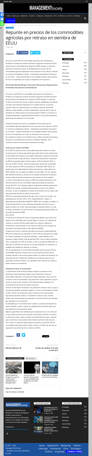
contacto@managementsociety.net (16, 429)
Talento (32, 16)
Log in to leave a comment (15, 392)
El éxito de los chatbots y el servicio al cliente (50, 376)
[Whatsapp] (2, 23)
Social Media (66, 80)
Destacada (65, 73)
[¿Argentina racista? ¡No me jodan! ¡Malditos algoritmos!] (38, 430)
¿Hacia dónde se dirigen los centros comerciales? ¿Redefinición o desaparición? (12, 379)
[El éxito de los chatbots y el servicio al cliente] (50, 367)
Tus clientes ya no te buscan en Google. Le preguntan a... (51, 409)
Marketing (24, 16)
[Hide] (1, 28)
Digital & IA (15, 16)
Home (8, 16)
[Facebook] (86, 1)
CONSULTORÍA (11, 21)
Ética (55, 16)
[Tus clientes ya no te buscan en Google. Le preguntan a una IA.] (38, 410)
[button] (85, 18)
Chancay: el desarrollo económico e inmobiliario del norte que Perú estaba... (51, 419)
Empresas (77, 16)
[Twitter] (2, 19)
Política (69, 16)
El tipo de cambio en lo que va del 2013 (47, 349)
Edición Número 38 (13, 348)
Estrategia (62, 16)
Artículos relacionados (14, 358)
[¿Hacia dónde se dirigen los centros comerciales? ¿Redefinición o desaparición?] (14, 367)
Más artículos (30, 358)
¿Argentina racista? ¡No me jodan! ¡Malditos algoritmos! (51, 429)
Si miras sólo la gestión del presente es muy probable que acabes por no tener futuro (31, 379)
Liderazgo (39, 16)
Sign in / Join (8, 1)
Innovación (48, 16)
